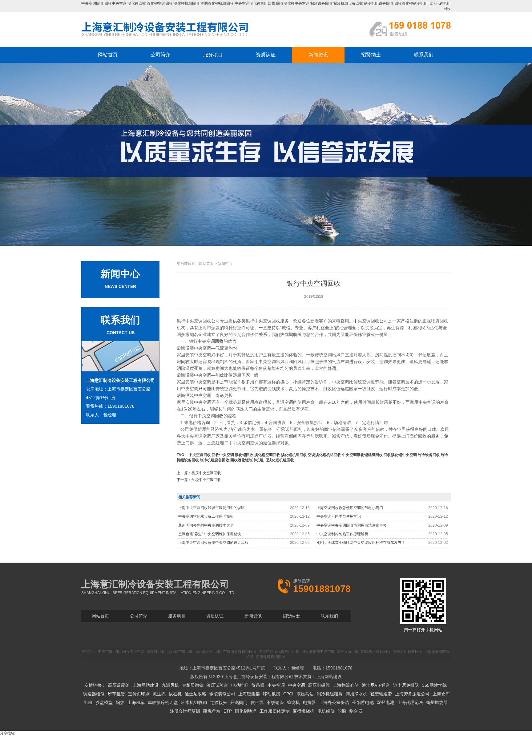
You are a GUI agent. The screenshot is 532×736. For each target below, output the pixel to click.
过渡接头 (218, 702)
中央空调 (276, 685)
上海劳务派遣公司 (412, 693)
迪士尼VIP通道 (376, 685)
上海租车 (136, 702)
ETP (228, 711)
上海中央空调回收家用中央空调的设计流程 (213, 542)
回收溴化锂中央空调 (292, 3)
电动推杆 (239, 685)
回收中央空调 (115, 3)
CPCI (288, 693)
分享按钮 (7, 733)
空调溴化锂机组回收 (217, 3)
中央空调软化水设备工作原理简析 (206, 516)
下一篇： (199, 480)
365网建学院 (434, 685)
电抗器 (309, 702)
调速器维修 (94, 693)
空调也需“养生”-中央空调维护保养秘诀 (209, 534)
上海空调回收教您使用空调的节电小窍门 (349, 508)
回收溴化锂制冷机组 (411, 3)
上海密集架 (249, 693)
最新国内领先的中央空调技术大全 (206, 525)
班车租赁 (116, 693)
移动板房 (271, 693)
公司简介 (160, 54)
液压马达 (305, 693)
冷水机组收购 (194, 702)
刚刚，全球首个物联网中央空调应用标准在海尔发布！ (360, 542)
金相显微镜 (193, 685)
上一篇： (199, 473)
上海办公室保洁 (334, 702)
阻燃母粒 (211, 711)
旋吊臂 (258, 685)
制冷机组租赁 (330, 693)
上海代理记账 (410, 702)
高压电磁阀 (319, 685)
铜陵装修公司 (222, 693)
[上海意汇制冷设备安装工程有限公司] (165, 36)
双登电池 (385, 702)
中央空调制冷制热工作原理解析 (342, 534)
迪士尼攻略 (195, 693)
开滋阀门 (239, 702)
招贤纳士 (371, 54)
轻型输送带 (381, 693)
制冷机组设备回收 (348, 3)
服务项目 (213, 54)
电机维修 (326, 711)
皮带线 (257, 702)
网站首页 (108, 54)
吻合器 (355, 711)
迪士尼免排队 (406, 685)
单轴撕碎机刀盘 (163, 702)
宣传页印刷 (139, 693)
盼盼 (342, 711)
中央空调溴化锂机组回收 (255, 3)
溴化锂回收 (136, 3)
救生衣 (159, 693)
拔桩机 (175, 693)
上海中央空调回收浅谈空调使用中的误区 (211, 508)
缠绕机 (293, 702)
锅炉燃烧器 (437, 702)
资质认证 (266, 54)
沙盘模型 (104, 702)
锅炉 (120, 702)
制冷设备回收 (321, 3)
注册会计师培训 (185, 711)
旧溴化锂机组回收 (279, 460)
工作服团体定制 (275, 711)
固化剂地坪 (245, 711)
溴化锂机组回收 (187, 3)
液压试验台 (217, 685)
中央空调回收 (92, 3)
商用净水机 (356, 693)
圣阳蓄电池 (363, 702)
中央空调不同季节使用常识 (338, 516)
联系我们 (423, 54)
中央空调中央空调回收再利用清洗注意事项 (351, 525)
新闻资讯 (318, 54)
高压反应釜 (119, 685)
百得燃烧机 (303, 711)
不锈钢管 (275, 702)
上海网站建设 (329, 676)
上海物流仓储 (346, 685)
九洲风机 (170, 685)
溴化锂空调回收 (160, 3)
